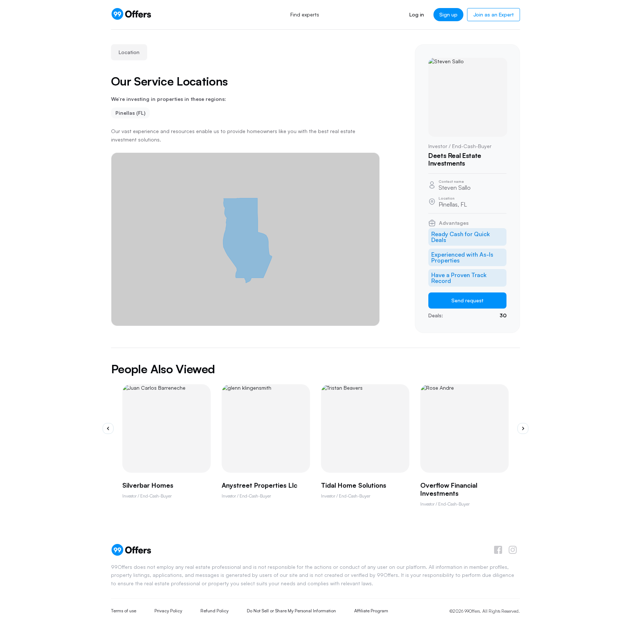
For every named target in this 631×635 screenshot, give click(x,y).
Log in (416, 14)
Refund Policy (214, 610)
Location (129, 52)
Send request (467, 300)
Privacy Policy (168, 610)
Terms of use (123, 610)
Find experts (304, 14)
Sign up (448, 14)
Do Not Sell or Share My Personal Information (291, 610)
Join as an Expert (493, 14)
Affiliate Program (371, 610)
